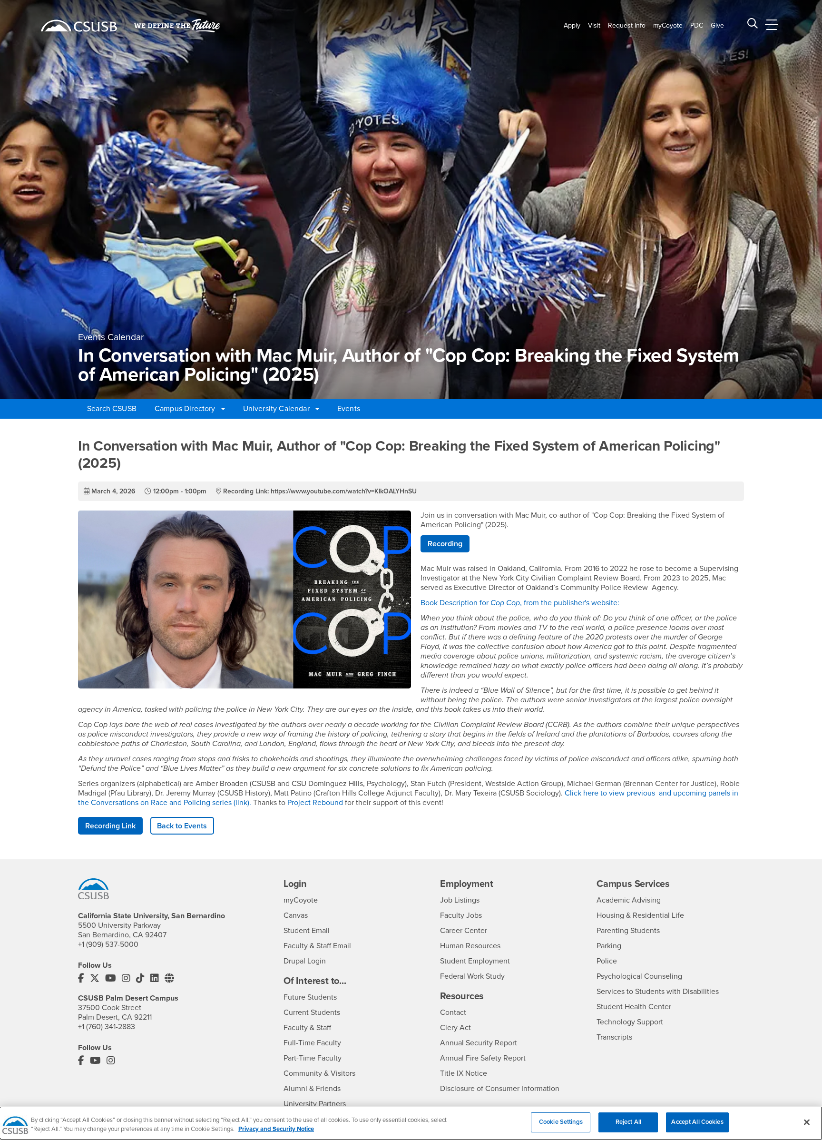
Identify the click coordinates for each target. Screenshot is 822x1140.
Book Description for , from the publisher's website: (521, 603)
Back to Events (182, 826)
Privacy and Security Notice (276, 1129)
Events (348, 408)
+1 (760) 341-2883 (106, 1027)
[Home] (79, 25)
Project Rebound (315, 802)
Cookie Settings (561, 1122)
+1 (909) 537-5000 (108, 944)
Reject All (628, 1122)
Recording (445, 544)
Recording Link (110, 826)
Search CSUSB (112, 408)
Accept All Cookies (697, 1122)
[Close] (806, 1121)
